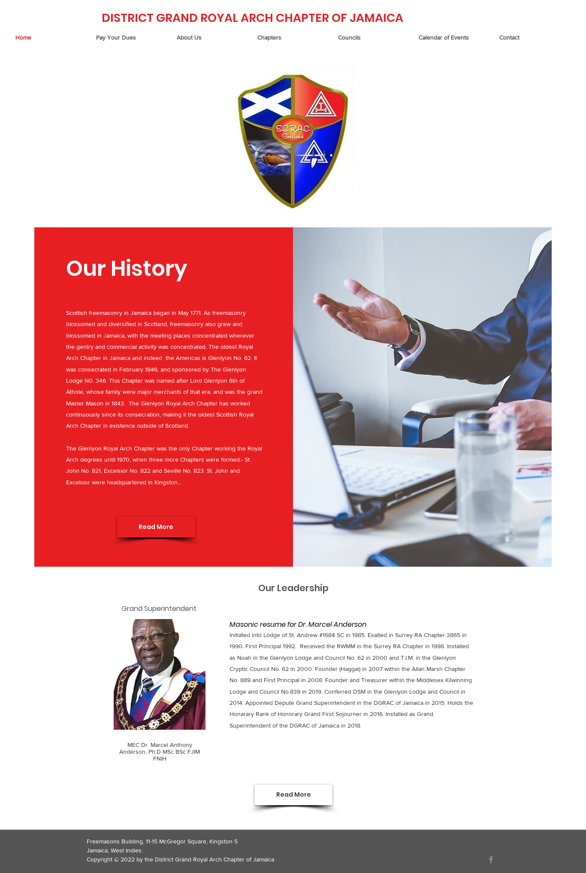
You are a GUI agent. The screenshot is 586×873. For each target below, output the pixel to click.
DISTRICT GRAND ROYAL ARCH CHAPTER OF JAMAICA (252, 18)
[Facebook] (490, 859)
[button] (212, 37)
